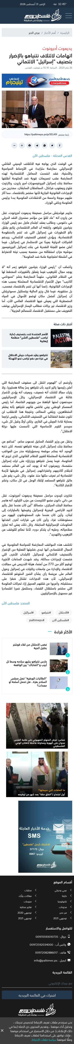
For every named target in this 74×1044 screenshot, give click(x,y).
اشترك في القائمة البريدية (37, 994)
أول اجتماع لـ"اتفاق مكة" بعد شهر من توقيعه (41, 794)
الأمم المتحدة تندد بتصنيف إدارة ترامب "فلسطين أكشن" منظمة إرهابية (29, 337)
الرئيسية (64, 32)
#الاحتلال (64, 612)
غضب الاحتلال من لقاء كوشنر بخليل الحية (30, 645)
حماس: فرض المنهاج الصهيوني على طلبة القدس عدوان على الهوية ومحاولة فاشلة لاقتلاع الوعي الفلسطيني (39, 742)
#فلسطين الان (60, 620)
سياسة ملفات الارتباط (44, 1039)
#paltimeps (36, 620)
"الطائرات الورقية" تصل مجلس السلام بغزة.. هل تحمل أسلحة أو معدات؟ (28, 681)
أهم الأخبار (50, 32)
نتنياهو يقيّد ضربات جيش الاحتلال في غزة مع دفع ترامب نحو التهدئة (28, 356)
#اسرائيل (29, 612)
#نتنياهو (46, 612)
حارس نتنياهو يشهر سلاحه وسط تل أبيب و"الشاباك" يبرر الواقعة (26, 662)
